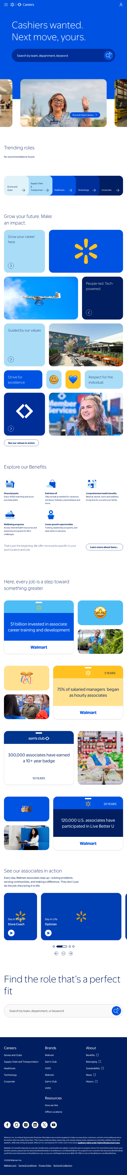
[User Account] (121, 5)
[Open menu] (6, 5)
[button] (24, 251)
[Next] (71, 953)
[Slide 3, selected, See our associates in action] (65, 946)
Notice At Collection (62, 1165)
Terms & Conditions (27, 1165)
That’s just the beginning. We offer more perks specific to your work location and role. (40, 547)
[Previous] (56, 953)
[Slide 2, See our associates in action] (57, 946)
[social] (7, 1125)
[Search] (108, 55)
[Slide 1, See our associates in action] (54, 946)
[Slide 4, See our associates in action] (73, 946)
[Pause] (63, 953)
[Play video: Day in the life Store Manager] (17, 933)
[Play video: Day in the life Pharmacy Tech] (101, 933)
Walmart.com (10, 1165)
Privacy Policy (45, 1165)
